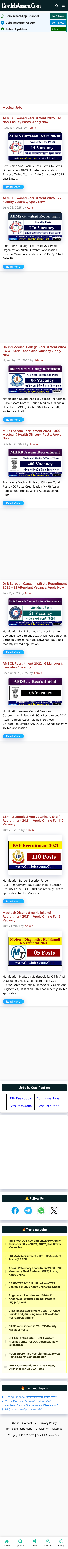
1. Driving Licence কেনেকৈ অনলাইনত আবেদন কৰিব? (29, 1397)
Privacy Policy (48, 1423)
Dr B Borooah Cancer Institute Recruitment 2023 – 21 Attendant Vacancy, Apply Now (35, 585)
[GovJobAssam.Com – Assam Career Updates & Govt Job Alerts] (21, 5)
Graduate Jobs (48, 1106)
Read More (13, 187)
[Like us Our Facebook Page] (15, 1214)
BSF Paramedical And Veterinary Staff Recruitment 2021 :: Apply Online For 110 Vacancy (33, 820)
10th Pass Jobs (48, 1098)
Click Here (58, 28)
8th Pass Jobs (20, 1098)
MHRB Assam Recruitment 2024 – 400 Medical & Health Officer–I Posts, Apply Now (32, 434)
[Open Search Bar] (57, 5)
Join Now (58, 16)
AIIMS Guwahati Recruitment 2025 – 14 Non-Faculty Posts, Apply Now (32, 120)
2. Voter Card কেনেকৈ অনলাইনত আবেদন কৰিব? (26, 1401)
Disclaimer (42, 1428)
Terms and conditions (19, 1428)
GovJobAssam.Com (48, 1435)
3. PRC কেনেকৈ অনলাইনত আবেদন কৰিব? (22, 1409)
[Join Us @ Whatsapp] (41, 1214)
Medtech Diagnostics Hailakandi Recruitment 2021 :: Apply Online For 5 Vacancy (31, 916)
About (15, 1423)
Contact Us (29, 1423)
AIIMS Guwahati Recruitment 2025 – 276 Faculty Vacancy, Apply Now (33, 200)
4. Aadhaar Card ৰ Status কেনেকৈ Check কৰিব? (30, 1405)
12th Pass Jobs (20, 1106)
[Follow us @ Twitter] (54, 1214)
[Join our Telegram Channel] (28, 1214)
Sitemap (57, 1428)
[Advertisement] (34, 67)
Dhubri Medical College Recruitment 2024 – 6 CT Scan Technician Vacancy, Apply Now (34, 350)
